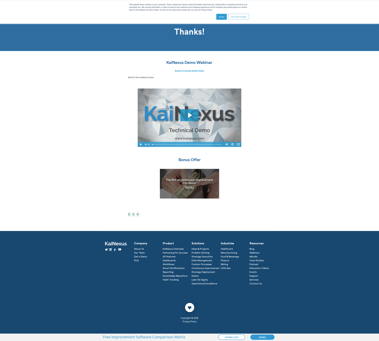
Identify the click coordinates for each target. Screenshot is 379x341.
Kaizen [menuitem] (195, 276)
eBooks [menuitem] (253, 256)
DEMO (262, 337)
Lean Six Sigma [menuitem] (200, 280)
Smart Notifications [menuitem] (173, 268)
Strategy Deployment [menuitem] (203, 272)
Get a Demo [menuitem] (140, 256)
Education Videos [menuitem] (259, 268)
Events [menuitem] (253, 272)
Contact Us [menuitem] (255, 283)
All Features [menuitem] (169, 256)
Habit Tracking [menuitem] (171, 280)
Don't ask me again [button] (238, 16)
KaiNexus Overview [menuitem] (173, 249)
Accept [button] (221, 16)
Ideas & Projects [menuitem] (200, 249)
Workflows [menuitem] (168, 264)
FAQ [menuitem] (136, 260)
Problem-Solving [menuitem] (200, 253)
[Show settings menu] (232, 144)
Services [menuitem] (253, 280)
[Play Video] (141, 144)
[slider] (187, 144)
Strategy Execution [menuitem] (202, 256)
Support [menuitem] (253, 276)
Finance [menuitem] (225, 260)
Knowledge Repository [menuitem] (175, 276)
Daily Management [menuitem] (202, 260)
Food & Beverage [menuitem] (230, 256)
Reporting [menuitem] (168, 272)
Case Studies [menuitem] (256, 260)
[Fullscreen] (238, 144)
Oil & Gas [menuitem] (226, 268)
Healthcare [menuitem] (227, 249)
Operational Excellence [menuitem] (204, 283)
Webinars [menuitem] (254, 253)
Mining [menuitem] (224, 264)
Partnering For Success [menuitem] (175, 253)
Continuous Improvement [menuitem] (206, 268)
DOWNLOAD (231, 337)
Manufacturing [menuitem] (229, 253)
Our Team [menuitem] (139, 253)
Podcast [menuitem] (253, 264)
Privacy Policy (189, 321)
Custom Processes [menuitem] (202, 264)
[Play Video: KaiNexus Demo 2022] (189, 115)
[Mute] (226, 144)
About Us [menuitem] (139, 249)
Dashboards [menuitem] (169, 260)
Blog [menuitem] (251, 249)
